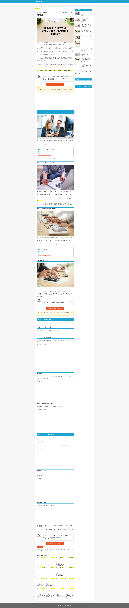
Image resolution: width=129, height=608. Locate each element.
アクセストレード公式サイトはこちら (44, 155)
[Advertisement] (55, 101)
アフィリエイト (37, 8)
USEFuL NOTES (40, 1)
